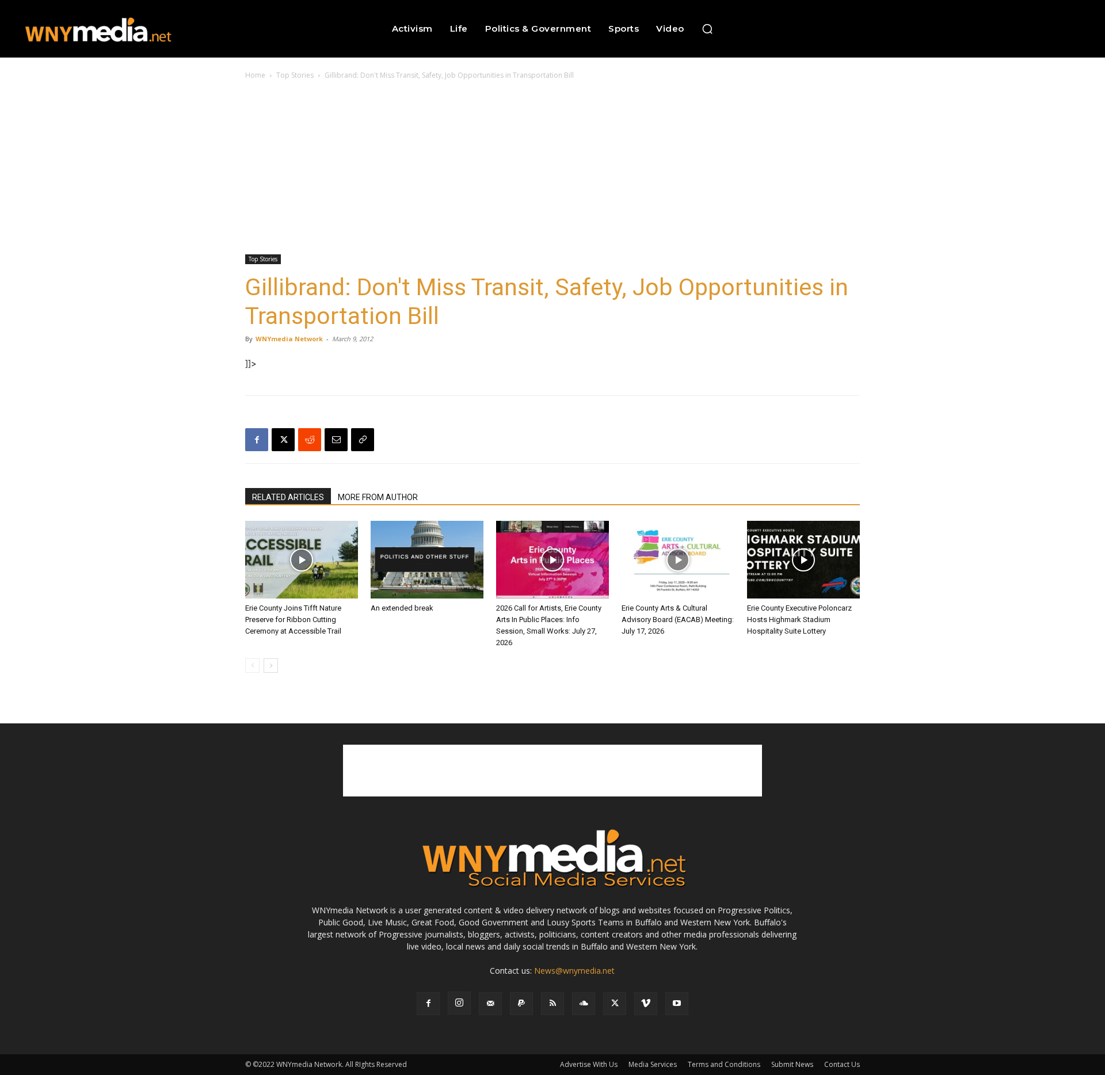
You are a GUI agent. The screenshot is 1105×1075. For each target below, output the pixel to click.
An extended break (402, 608)
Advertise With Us (589, 1064)
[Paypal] (521, 1003)
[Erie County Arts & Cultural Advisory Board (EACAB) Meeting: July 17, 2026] (678, 560)
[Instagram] (459, 1003)
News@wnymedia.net (574, 970)
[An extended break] (427, 560)
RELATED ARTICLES (288, 497)
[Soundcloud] (583, 1003)
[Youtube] (676, 1003)
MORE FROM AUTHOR (378, 497)
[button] (707, 28)
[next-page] (271, 665)
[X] (283, 439)
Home (255, 75)
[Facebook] (256, 439)
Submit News (792, 1064)
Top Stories (295, 75)
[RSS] (552, 1003)
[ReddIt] (309, 439)
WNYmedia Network (289, 338)
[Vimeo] (645, 1003)
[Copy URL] (362, 439)
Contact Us (842, 1064)
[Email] (336, 439)
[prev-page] (252, 665)
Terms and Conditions (724, 1064)
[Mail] (490, 1003)
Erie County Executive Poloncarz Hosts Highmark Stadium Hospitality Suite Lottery (799, 619)
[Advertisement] (552, 168)
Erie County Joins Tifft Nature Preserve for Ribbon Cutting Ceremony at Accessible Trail (293, 619)
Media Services (652, 1064)
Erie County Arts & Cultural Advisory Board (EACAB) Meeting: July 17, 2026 (678, 619)
